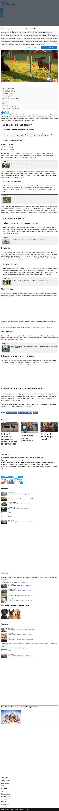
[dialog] (29, 38)
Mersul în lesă (5, 103)
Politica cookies (15, 809)
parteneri (8, 30)
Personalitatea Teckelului (7, 95)
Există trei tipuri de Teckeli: (7, 93)
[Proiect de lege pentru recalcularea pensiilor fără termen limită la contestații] (4, 600)
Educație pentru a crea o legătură (9, 106)
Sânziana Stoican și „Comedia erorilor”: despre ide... (14, 582)
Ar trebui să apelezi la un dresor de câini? (10, 108)
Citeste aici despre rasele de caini (15, 605)
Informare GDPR (24, 809)
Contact (32, 809)
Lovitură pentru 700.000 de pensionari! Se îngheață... (21, 629)
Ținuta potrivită (5, 105)
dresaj (30, 412)
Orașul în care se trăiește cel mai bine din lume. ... (20, 585)
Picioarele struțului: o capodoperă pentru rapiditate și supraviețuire (9, 439)
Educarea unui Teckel (6, 96)
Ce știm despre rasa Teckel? (8, 90)
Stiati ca (3, 785)
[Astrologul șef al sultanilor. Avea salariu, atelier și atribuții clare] (4, 504)
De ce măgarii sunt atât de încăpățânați (27, 438)
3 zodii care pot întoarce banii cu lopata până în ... (20, 494)
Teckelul (3, 293)
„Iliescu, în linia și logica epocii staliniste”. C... (19, 508)
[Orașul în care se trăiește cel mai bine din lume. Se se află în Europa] (4, 586)
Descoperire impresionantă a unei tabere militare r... (21, 590)
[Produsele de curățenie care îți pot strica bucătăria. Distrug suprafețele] (4, 595)
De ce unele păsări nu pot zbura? (47, 436)
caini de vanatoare (11, 412)
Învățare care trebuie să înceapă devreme (10, 98)
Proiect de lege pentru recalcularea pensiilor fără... (20, 600)
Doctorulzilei (4, 806)
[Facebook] (2, 112)
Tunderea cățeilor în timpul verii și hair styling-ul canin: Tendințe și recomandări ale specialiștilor (26, 459)
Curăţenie (4, 100)
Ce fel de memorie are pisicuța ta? (20, 164)
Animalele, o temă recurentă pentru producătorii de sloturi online (18, 460)
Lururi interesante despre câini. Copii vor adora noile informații (28, 239)
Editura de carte (5, 804)
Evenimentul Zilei (5, 794)
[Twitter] (5, 112)
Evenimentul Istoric (6, 796)
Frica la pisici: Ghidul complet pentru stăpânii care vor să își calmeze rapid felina (22, 457)
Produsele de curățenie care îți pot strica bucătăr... (20, 595)
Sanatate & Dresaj (5, 783)
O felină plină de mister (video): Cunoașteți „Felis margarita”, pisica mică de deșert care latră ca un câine (28, 462)
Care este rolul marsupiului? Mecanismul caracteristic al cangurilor (29, 198)
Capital (3, 791)
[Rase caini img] (11, 618)
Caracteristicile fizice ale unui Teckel (9, 91)
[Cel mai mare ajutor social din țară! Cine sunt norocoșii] (4, 522)
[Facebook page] (12, 483)
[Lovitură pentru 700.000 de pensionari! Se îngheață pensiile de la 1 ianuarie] (4, 630)
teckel (11, 227)
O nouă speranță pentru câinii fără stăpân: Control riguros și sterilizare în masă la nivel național (26, 464)
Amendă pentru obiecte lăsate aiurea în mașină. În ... (21, 498)
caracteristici (22, 412)
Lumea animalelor (5, 780)
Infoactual (3, 801)
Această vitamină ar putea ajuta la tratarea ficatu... (20, 634)
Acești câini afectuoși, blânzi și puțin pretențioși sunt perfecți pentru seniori (31, 280)
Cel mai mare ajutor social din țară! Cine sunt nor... (20, 521)
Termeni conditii (5, 809)
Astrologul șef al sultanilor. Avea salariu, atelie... (20, 503)
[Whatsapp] (8, 112)
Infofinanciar (4, 799)
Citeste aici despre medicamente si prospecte (19, 707)
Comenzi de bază (5, 101)
